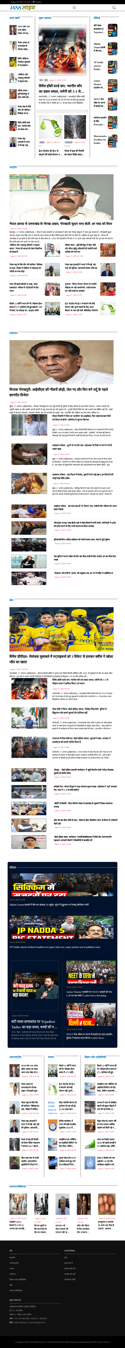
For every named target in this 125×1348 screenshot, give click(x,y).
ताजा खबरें (14, 18)
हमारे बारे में (68, 1263)
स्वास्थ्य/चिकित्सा (17, 1186)
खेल (41, 80)
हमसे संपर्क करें (69, 1268)
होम (65, 1258)
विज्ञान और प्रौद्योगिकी (95, 1057)
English (38, 2)
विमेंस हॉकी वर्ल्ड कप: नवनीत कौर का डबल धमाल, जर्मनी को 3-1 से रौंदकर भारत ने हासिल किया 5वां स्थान (60, 89)
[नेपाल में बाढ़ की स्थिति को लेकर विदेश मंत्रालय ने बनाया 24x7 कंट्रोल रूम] (75, 126)
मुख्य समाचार (45, 18)
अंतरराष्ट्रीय (68, 142)
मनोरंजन (13, 333)
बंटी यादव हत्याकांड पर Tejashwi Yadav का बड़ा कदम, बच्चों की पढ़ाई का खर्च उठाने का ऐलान (34, 1025)
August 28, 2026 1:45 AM (20, 2)
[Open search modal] (114, 7)
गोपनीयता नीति (69, 1279)
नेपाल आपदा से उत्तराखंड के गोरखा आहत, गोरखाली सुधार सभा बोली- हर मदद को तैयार (60, 224)
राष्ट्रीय (42, 142)
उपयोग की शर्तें (69, 1274)
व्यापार (51, 1057)
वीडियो (97, 18)
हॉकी (46, 80)
